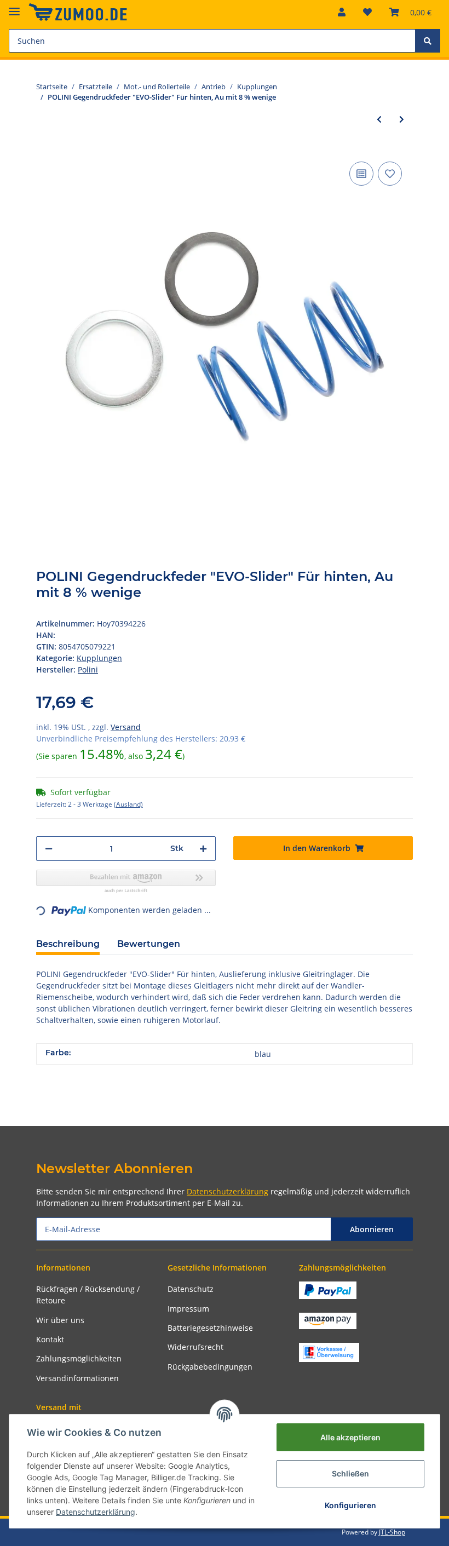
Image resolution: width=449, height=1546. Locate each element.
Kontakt (50, 1339)
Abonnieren (372, 1229)
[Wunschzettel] (367, 12)
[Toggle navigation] (14, 7)
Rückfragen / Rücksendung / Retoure (88, 1295)
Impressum (188, 1308)
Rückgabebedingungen (210, 1366)
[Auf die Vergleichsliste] (361, 174)
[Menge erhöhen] (203, 848)
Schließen (350, 1473)
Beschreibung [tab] (68, 944)
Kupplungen (99, 658)
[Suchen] (427, 41)
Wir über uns (60, 1320)
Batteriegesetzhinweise (210, 1328)
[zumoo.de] (77, 12)
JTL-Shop (392, 1532)
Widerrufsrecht (195, 1347)
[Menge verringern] (49, 848)
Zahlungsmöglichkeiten (79, 1358)
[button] (341, 12)
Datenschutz (191, 1289)
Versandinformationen (77, 1378)
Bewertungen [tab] (148, 944)
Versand (126, 727)
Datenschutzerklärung (227, 1191)
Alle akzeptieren (350, 1437)
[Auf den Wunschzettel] (390, 174)
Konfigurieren (350, 1505)
